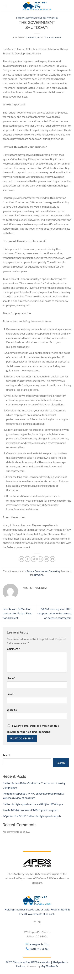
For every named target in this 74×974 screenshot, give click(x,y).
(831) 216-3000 (39, 948)
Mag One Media (49, 966)
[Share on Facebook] (27, 559)
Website (12, 709)
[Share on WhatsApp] (21, 559)
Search (6, 755)
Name (11, 678)
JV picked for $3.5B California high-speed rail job (32, 816)
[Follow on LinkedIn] (39, 922)
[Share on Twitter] (34, 559)
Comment (13, 648)
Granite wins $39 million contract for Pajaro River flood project (17, 613)
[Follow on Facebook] (35, 922)
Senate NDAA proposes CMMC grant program (30, 810)
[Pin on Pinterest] (46, 559)
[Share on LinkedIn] (52, 559)
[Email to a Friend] (40, 559)
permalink (38, 574)
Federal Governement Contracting (37, 18)
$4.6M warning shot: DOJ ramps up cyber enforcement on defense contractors (54, 613)
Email (10, 694)
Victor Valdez (53, 37)
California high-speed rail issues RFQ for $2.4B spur (33, 804)
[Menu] (5, 6)
